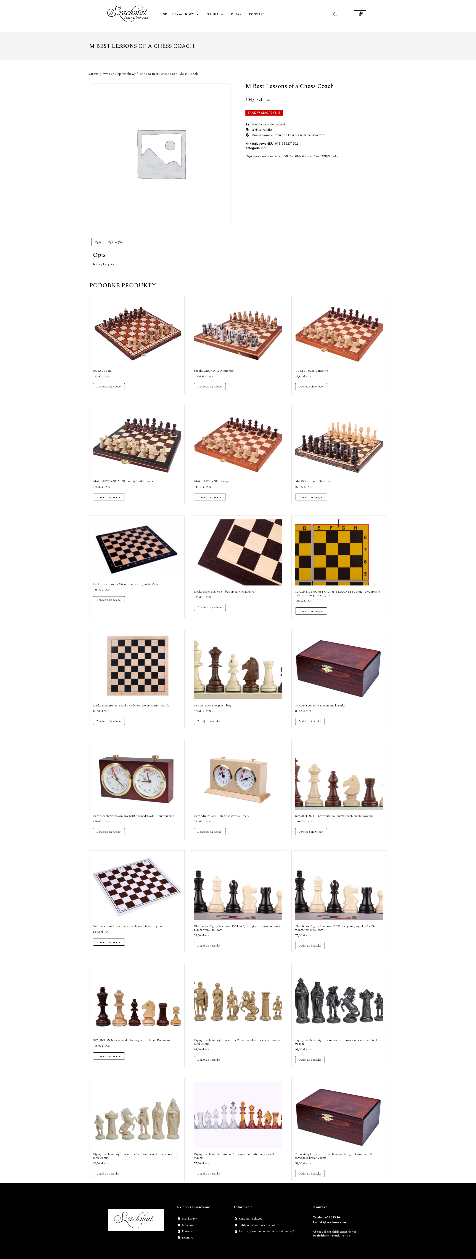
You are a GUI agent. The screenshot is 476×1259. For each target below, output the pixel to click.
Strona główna (99, 73)
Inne (142, 73)
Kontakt (257, 14)
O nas (236, 14)
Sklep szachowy (178, 14)
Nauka (213, 14)
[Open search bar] (335, 14)
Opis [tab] (98, 242)
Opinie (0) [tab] (115, 242)
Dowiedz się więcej (109, 386)
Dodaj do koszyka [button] (208, 721)
